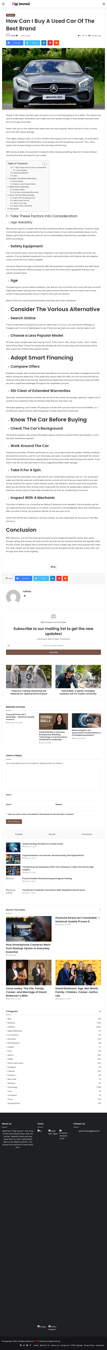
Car (54, 566)
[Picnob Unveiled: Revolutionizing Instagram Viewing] (13, 882)
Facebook (23, 328)
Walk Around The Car (21, 200)
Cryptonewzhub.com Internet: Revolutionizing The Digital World (53, 855)
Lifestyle (11, 1071)
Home (36, 1345)
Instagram (12, 1067)
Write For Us (45, 1345)
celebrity (11, 1027)
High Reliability (21, 170)
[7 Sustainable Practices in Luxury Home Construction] (42, 1132)
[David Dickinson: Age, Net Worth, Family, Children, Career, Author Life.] (78, 972)
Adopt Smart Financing (19, 187)
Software (11, 1083)
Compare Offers (19, 190)
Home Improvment (15, 1063)
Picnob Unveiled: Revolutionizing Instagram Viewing (47, 878)
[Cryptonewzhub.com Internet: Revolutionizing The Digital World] (13, 859)
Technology (12, 1087)
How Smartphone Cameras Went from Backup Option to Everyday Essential (28, 948)
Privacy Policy (89, 1345)
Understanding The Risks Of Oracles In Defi (42, 844)
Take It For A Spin (20, 203)
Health (10, 1059)
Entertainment (13, 1043)
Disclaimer (100, 1345)
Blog (9, 1019)
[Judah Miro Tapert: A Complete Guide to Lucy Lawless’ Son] (53, 1132)
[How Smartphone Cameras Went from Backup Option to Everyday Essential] (29, 929)
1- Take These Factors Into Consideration (29, 167)
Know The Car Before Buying (22, 195)
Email (9, 804)
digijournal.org (54, 1341)
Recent (52, 834)
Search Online (18, 181)
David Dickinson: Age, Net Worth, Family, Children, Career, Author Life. (77, 992)
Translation (12, 1095)
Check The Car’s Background (24, 198)
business (63, 324)
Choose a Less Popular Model (24, 184)
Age (15, 176)
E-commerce (13, 1035)
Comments (87, 834)
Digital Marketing (15, 1031)
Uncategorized (14, 1103)
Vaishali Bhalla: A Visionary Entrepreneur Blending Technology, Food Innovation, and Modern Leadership (53, 736)
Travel (10, 1099)
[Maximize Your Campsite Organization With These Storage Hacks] (42, 1328)
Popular (18, 834)
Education (12, 1039)
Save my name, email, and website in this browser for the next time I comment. (41, 814)
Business (10, 15)
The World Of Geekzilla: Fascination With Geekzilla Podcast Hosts (53, 890)
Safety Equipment (21, 173)
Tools (10, 1091)
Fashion (11, 1047)
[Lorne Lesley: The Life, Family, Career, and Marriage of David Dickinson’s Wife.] (29, 972)
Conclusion (14, 209)
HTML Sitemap (77, 1345)
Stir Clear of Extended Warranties (25, 192)
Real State (12, 1079)
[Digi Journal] (20, 4)
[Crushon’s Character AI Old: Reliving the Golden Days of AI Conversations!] (64, 1227)
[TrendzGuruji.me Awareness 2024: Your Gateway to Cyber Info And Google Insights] (13, 870)
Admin (13, 36)
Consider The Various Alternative (23, 178)
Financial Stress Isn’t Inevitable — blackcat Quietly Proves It (20, 717)
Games (10, 1055)
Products (11, 1075)
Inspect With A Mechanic (22, 206)
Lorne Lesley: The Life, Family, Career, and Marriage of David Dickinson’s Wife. (26, 992)
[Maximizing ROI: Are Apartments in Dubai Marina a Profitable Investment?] (86, 720)
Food (10, 1051)
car (32, 138)
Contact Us (64, 1345)
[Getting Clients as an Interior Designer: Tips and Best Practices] (53, 1328)
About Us (55, 1345)
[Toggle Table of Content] (43, 164)
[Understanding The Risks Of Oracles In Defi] (13, 847)
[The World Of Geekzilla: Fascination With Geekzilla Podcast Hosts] (13, 893)
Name (9, 795)
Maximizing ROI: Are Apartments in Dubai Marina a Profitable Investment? (86, 733)
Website (58, 804)
